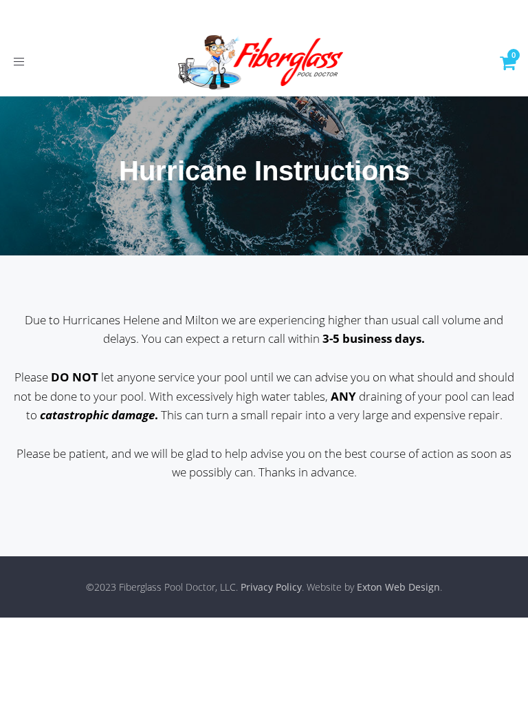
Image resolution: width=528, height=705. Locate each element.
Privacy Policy (271, 586)
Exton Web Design (398, 586)
